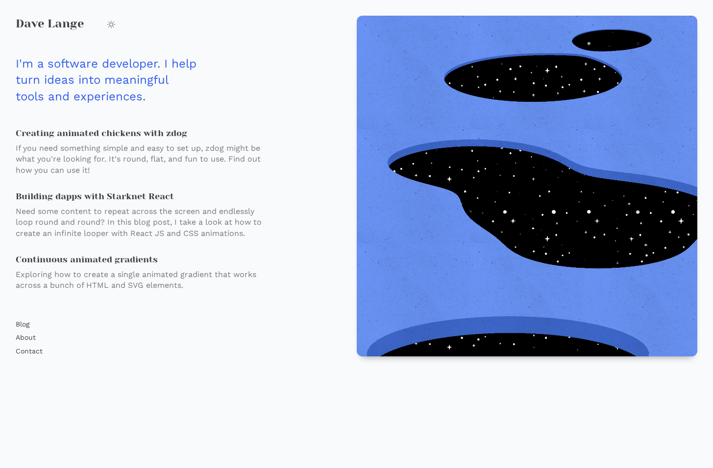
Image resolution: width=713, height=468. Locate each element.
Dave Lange (50, 23)
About (26, 337)
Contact (29, 351)
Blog (22, 324)
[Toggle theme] (111, 24)
